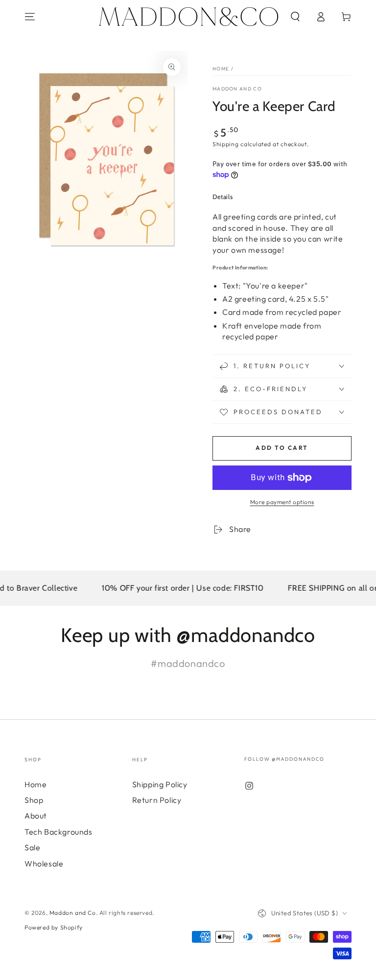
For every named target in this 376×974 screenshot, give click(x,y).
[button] (295, 16)
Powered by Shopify (53, 927)
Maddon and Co (237, 89)
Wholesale (43, 863)
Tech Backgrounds (58, 832)
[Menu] (30, 16)
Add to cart (282, 447)
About (35, 815)
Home (220, 69)
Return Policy (157, 800)
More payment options (282, 502)
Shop (33, 800)
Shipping (225, 144)
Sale (32, 847)
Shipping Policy (160, 784)
